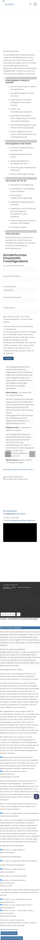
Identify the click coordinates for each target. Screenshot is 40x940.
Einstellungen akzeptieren (9, 933)
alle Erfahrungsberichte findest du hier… (18, 469)
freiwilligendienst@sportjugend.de (21, 520)
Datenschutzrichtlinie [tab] (8, 916)
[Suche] (29, 4)
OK (18, 614)
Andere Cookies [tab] (6, 886)
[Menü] (34, 4)
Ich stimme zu (11, 329)
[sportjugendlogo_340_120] (16, 4)
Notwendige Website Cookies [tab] (11, 669)
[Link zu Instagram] (29, 584)
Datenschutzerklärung (8, 614)
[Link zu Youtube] (35, 584)
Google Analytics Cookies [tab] (9, 777)
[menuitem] (29, 4)
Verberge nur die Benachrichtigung (12, 938)
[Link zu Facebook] (32, 584)
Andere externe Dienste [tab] (9, 816)
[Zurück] (8, 454)
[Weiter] (32, 454)
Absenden (8, 358)
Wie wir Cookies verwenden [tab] (10, 628)
